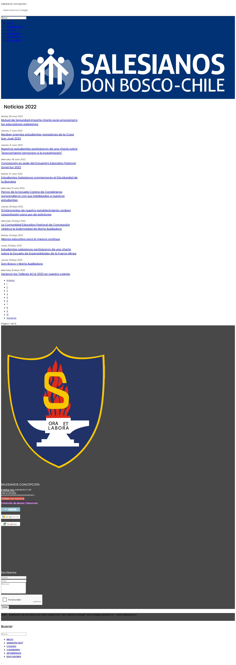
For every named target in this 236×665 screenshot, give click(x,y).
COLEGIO (11, 30)
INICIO (10, 23)
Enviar (5, 607)
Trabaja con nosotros (12, 498)
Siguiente (11, 318)
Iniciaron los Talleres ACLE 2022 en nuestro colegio (35, 274)
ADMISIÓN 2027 (15, 26)
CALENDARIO (13, 33)
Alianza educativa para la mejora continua (30, 239)
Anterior (11, 280)
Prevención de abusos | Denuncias (19, 503)
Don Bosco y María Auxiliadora (22, 264)
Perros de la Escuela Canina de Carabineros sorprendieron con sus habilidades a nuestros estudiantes (33, 196)
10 (7, 314)
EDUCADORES (14, 40)
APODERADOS (14, 37)
